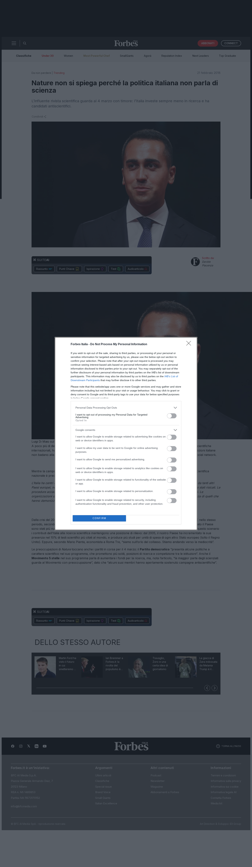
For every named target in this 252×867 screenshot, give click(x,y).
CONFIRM (99, 518)
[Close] (189, 344)
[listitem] (126, 408)
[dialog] (126, 433)
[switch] (172, 415)
